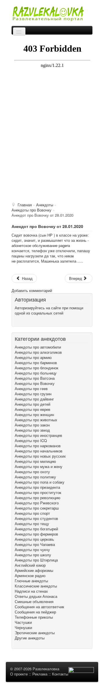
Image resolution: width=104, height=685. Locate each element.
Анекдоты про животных (36, 419)
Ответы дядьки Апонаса (36, 596)
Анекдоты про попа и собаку (39, 482)
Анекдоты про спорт (32, 513)
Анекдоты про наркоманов (38, 445)
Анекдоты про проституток (38, 492)
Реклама (39, 674)
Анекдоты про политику (35, 477)
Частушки (23, 622)
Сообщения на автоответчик (39, 606)
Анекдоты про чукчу (32, 549)
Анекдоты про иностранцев (38, 435)
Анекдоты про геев (31, 388)
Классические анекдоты (36, 586)
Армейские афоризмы (34, 570)
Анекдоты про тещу (32, 523)
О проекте (19, 674)
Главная (25, 204)
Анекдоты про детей (32, 404)
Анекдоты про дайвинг (34, 399)
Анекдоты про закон (32, 425)
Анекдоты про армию (33, 357)
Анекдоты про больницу (36, 373)
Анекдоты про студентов (36, 518)
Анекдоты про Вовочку (35, 383)
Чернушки (23, 627)
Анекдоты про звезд (32, 430)
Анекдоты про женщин (34, 414)
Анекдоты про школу (33, 554)
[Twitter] (20, 320)
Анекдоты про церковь (34, 539)
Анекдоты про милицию (35, 461)
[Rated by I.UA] (81, 671)
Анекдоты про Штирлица (36, 560)
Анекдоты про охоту (32, 471)
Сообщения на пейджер (35, 612)
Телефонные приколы (34, 617)
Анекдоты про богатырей (36, 528)
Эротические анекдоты (35, 632)
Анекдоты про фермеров (36, 534)
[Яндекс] (24, 320)
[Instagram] (26, 320)
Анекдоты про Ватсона (35, 378)
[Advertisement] (52, 142)
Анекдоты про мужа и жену (38, 466)
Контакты (60, 674)
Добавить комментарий (32, 290)
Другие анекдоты (29, 638)
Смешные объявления (34, 601)
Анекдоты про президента (37, 487)
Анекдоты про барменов (36, 362)
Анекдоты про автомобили (38, 347)
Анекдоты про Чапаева (35, 544)
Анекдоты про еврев (32, 409)
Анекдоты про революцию (37, 497)
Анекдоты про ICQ (31, 440)
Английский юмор (30, 565)
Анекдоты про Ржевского (37, 503)
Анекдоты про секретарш (37, 508)
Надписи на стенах (31, 591)
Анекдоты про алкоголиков (38, 352)
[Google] (17, 320)
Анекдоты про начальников (38, 451)
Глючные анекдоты (31, 580)
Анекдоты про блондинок (36, 367)
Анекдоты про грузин (33, 393)
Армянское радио (30, 575)
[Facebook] (15, 320)
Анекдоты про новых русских (40, 456)
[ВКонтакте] (22, 320)
